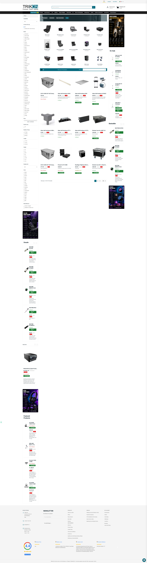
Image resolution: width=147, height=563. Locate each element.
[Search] (93, 7)
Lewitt (26, 78)
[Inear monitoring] (30, 225)
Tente (26, 105)
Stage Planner (34, 12)
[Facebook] (44, 521)
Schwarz (26, 187)
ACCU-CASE (27, 35)
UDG (25, 107)
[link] (111, 7)
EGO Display (27, 57)
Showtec (26, 98)
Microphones (86, 12)
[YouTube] (47, 521)
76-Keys (26, 133)
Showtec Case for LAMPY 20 (98, 130)
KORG (26, 75)
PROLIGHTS (27, 90)
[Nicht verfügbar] (26, 363)
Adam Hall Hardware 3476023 (99, 93)
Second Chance (113, 12)
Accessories (106, 12)
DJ (73, 12)
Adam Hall (26, 37)
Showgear (26, 97)
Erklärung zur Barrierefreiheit (73, 538)
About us (69, 525)
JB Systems (27, 70)
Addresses (106, 519)
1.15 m (26, 140)
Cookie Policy (70, 529)
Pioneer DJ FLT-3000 (62, 164)
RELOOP (26, 92)
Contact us (70, 533)
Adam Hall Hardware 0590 (81, 93)
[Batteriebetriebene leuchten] (116, 197)
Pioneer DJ (26, 88)
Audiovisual (69, 12)
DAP (25, 53)
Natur (26, 173)
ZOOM (26, 115)
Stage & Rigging (62, 12)
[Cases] (24, 120)
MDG (25, 83)
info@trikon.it (27, 524)
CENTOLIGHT (27, 52)
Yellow (26, 183)
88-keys (26, 135)
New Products (47, 12)
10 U (25, 156)
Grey (25, 177)
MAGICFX (26, 82)
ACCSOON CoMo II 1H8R (32, 483)
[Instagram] (49, 521)
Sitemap (69, 521)
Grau (25, 195)
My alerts (106, 523)
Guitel (26, 67)
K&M (25, 73)
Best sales (69, 519)
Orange (26, 185)
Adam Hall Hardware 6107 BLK (82, 130)
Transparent (27, 190)
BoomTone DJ (27, 45)
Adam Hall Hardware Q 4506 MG (48, 130)
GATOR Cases (27, 63)
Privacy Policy (70, 527)
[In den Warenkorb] (61, 88)
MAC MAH (26, 80)
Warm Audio (27, 108)
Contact (41, 12)
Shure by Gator (27, 102)
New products (70, 516)
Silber (26, 197)
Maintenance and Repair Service (92, 521)
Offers (69, 514)
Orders (106, 514)
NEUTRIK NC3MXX (31, 267)
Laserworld (27, 77)
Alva (25, 40)
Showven (26, 100)
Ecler (25, 55)
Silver (26, 178)
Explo (26, 62)
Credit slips (106, 516)
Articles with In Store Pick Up (30, 28)
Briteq (26, 48)
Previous (33, 547)
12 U (25, 159)
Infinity (26, 68)
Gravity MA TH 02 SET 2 (118, 84)
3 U (25, 149)
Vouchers (106, 521)
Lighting (55, 12)
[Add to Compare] (32, 363)
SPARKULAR (27, 103)
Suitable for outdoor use (29, 207)
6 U (25, 151)
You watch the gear (47, 523)
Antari (26, 42)
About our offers (71, 512)
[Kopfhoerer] (30, 400)
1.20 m (26, 142)
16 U (25, 161)
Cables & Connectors (99, 12)
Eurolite (26, 58)
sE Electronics (27, 95)
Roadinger (26, 93)
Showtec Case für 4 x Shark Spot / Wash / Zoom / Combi (105, 164)
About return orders (90, 519)
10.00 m (26, 144)
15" (25, 126)
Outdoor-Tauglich (28, 205)
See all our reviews (27, 554)
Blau (25, 200)
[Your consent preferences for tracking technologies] (1, 422)
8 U (25, 154)
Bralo (26, 47)
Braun (26, 193)
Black (26, 172)
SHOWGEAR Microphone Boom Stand (118, 72)
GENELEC (26, 65)
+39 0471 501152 (28, 520)
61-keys (26, 132)
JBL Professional (28, 72)
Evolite (26, 60)
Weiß (25, 198)
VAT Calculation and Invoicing (92, 516)
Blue (25, 180)
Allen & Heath (27, 38)
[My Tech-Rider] (29, 363)
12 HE (26, 157)
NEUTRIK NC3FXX (119, 128)
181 (103, 180)
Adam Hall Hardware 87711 (64, 130)
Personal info (107, 512)
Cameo (26, 50)
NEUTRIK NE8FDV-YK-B (32, 287)
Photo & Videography (79, 12)
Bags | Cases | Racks (60, 17)
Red (25, 182)
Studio (92, 12)
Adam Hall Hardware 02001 (64, 93)
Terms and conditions (71, 531)
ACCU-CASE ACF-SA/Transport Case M (50, 93)
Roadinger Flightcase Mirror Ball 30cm (84, 164)
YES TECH (26, 112)
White (26, 188)
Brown (26, 175)
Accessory (26, 33)
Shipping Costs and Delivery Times (93, 512)
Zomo (26, 113)
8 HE (25, 152)
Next (117, 547)
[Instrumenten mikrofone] (116, 31)
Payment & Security (90, 514)
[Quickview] (34, 363)
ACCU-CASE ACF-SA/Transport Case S (49, 164)
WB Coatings (27, 110)
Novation (26, 85)
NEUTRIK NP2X (32, 307)
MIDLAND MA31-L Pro (32, 444)
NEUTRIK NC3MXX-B (31, 324)
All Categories (45, 17)
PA (52, 12)
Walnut (26, 192)
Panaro (26, 87)
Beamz (26, 43)
